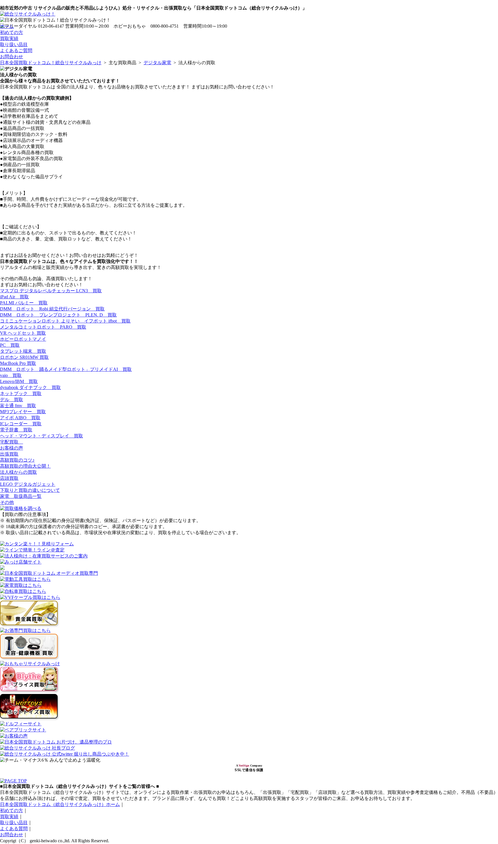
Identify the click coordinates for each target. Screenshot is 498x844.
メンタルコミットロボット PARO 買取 (43, 327)
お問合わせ (11, 56)
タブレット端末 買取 (23, 351)
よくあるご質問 (16, 50)
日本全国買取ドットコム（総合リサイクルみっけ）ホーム (60, 804)
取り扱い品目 (14, 44)
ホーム (7, 26)
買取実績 (9, 38)
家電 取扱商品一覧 (21, 496)
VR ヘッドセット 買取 (23, 333)
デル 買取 (11, 399)
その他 (7, 502)
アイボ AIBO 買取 (20, 417)
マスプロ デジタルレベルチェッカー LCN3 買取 (51, 290)
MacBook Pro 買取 (18, 363)
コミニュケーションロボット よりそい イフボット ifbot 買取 (65, 320)
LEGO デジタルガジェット (27, 484)
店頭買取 (9, 478)
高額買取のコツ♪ (17, 460)
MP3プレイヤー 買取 (23, 411)
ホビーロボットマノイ (23, 339)
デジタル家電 (157, 62)
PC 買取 (10, 345)
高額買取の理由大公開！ (25, 466)
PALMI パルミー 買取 (24, 302)
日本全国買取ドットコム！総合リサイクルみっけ (50, 62)
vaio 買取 (11, 375)
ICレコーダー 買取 (21, 423)
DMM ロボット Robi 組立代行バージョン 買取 (52, 308)
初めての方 (11, 32)
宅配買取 (11, 441)
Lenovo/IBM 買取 (19, 381)
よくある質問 (14, 828)
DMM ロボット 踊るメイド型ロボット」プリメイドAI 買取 (66, 369)
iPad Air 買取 (14, 296)
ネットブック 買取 (21, 393)
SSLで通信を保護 (249, 770)
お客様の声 (11, 447)
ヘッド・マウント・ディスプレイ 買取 (41, 435)
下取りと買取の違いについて (30, 490)
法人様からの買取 (18, 472)
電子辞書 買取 (16, 429)
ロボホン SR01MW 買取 (24, 357)
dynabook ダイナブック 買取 (30, 387)
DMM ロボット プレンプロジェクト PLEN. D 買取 (58, 314)
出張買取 (9, 454)
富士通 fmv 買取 (18, 405)
